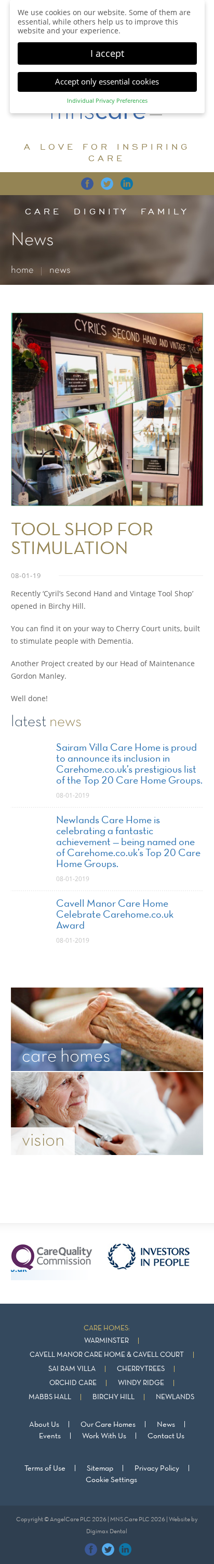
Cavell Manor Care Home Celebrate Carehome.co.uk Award (114, 915)
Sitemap (100, 1468)
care (43, 211)
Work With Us (104, 1436)
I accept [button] (107, 53)
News (166, 1424)
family (165, 211)
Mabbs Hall (50, 1397)
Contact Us (166, 1436)
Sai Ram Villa (72, 1369)
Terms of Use (44, 1468)
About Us (44, 1424)
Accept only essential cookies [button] (107, 81)
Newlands (175, 1397)
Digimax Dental (106, 1531)
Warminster (106, 1341)
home (22, 270)
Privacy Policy (157, 1468)
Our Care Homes (108, 1424)
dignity (101, 211)
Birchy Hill (113, 1397)
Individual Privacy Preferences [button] (107, 100)
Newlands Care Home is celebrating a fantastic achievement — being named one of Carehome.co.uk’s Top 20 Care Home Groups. (128, 842)
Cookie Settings (111, 1480)
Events (50, 1436)
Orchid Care (73, 1383)
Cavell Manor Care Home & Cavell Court (107, 1355)
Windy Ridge (141, 1383)
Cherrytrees (141, 1369)
